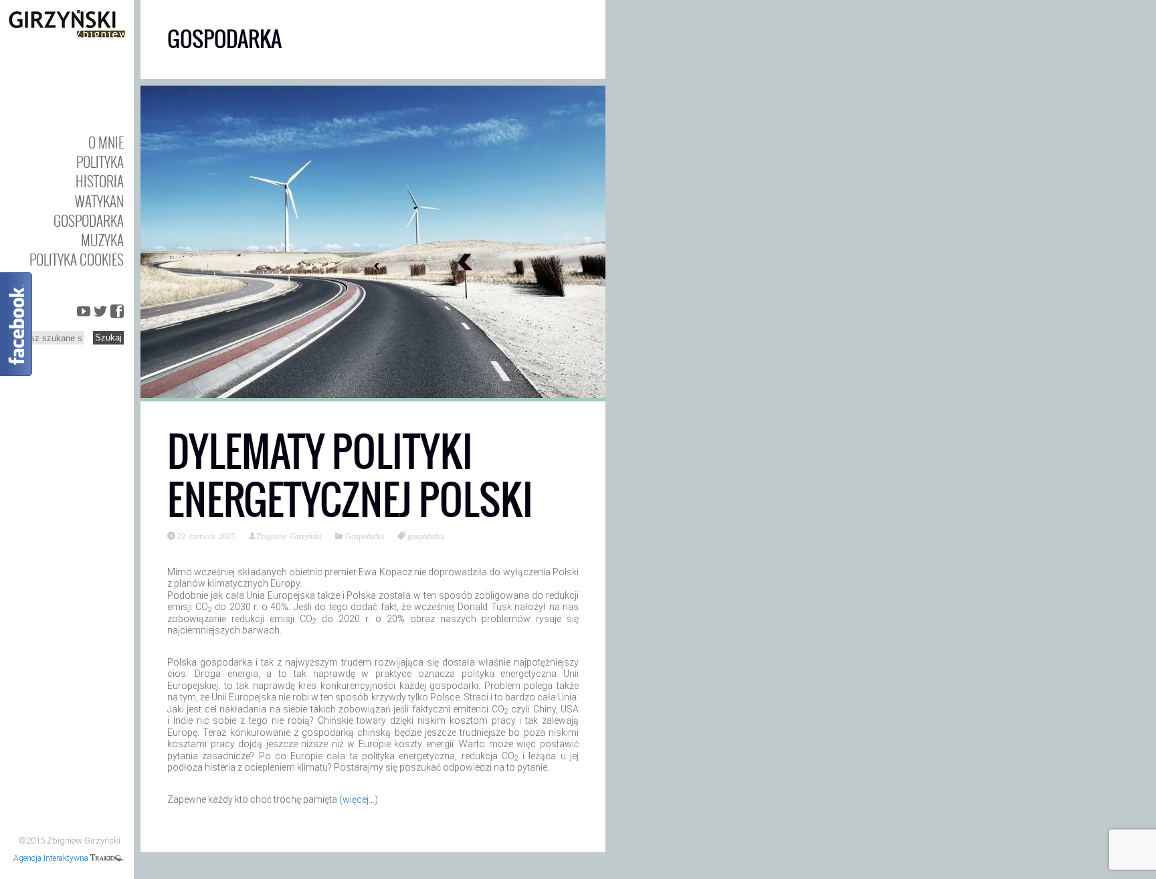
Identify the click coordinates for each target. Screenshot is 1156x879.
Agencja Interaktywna (51, 858)
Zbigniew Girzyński (289, 536)
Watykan (99, 201)
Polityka (100, 161)
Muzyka (102, 239)
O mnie (106, 142)
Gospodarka (89, 220)
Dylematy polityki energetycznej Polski (350, 475)
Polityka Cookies (76, 259)
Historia (100, 181)
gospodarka (425, 536)
